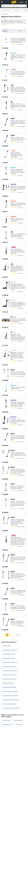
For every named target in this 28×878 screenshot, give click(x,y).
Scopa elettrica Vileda (9, 658)
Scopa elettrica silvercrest (10, 662)
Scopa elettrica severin (9, 654)
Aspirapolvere (17, 10)
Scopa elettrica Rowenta (9, 687)
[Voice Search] (25, 6)
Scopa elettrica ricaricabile (10, 695)
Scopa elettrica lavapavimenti (11, 708)
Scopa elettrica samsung (9, 679)
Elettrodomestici (18, 720)
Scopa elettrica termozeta (10, 650)
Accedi (21, 2)
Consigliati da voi (7, 724)
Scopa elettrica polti (8, 683)
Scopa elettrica (5, 13)
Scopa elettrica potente (9, 704)
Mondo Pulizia (6, 720)
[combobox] (14, 5)
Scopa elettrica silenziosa (10, 666)
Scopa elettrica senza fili (9, 675)
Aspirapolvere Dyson (6, 10)
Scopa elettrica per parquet (10, 691)
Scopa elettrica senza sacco (10, 670)
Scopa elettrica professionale (11, 699)
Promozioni (19, 724)
